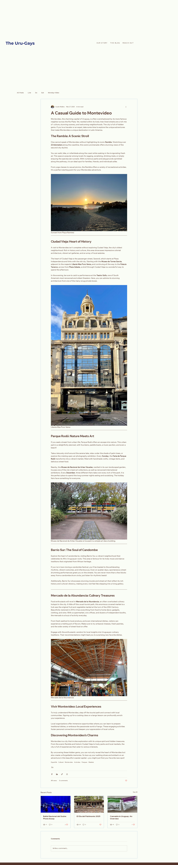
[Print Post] (67, 774)
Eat (42, 93)
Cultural (60, 762)
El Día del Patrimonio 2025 (88, 816)
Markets (91, 762)
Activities (77, 762)
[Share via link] (62, 774)
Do (36, 93)
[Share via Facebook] (52, 774)
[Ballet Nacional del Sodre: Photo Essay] (55, 804)
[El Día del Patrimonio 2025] (89, 804)
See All (135, 792)
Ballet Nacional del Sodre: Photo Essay (54, 817)
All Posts (20, 93)
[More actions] (126, 107)
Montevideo (69, 762)
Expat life (54, 762)
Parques (84, 762)
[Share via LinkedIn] (57, 774)
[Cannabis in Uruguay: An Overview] (122, 804)
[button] (128, 43)
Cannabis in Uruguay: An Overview (121, 817)
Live (29, 93)
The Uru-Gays (20, 43)
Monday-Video (53, 93)
